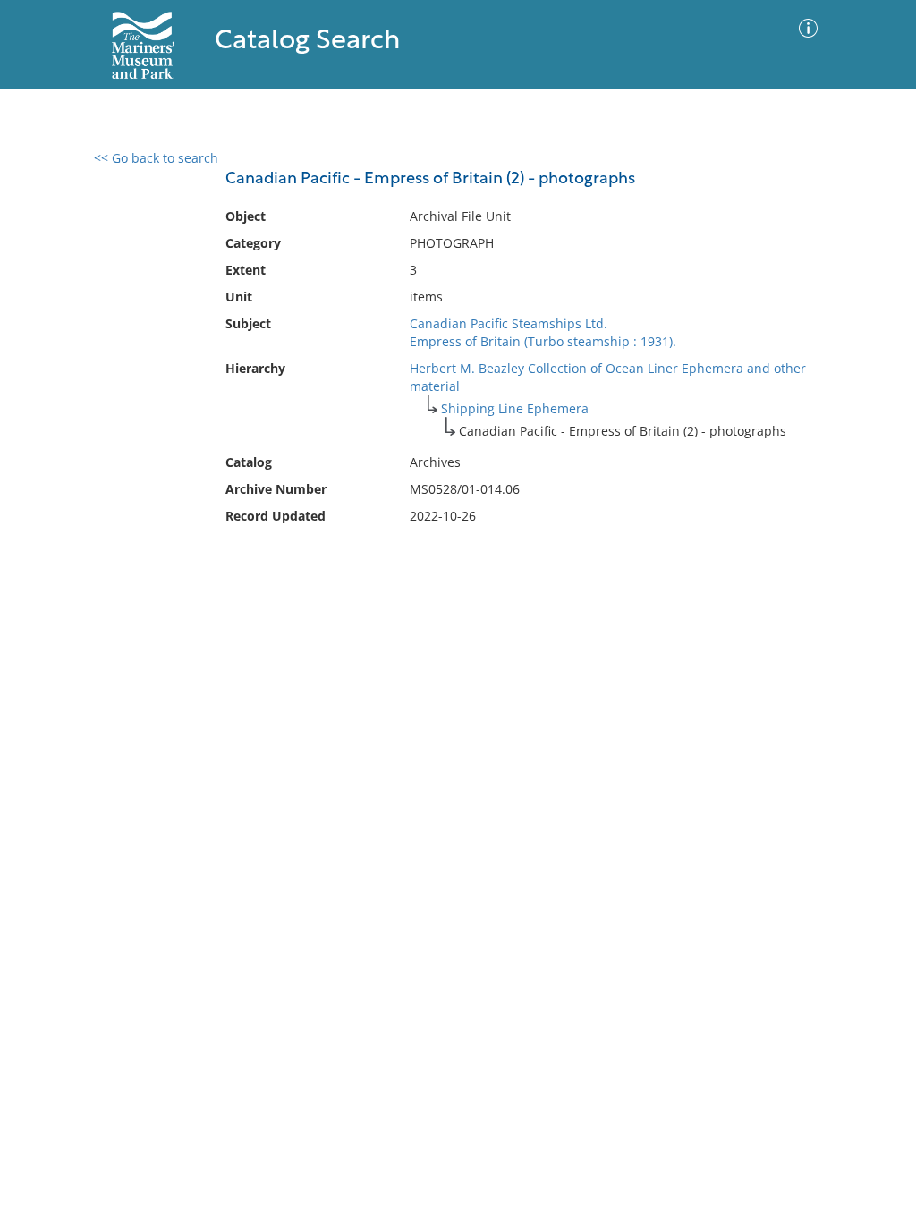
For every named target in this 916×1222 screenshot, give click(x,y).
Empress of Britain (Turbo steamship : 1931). (543, 341)
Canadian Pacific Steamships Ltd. (508, 323)
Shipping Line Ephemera (515, 408)
